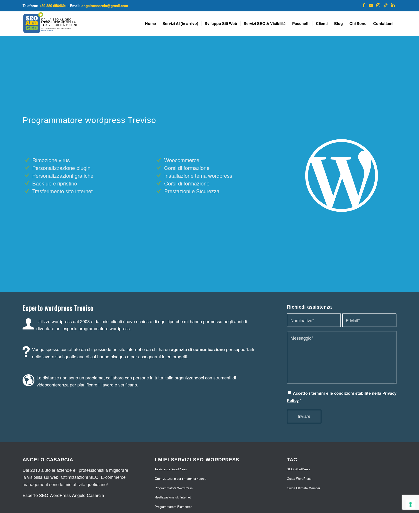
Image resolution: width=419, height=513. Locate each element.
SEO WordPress (298, 469)
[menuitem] (150, 23)
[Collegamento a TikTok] (385, 4)
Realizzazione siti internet (173, 497)
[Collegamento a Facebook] (363, 4)
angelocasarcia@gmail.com (104, 5)
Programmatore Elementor (173, 506)
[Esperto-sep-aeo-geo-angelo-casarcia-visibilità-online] (51, 23)
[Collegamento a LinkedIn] (392, 4)
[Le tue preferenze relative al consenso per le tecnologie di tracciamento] (410, 504)
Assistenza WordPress (171, 469)
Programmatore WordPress (174, 488)
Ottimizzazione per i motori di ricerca (180, 478)
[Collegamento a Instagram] (378, 4)
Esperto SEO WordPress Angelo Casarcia (63, 495)
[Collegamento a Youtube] (371, 4)
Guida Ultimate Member (303, 488)
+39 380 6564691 (53, 5)
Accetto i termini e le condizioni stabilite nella (341, 396)
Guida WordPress (299, 478)
